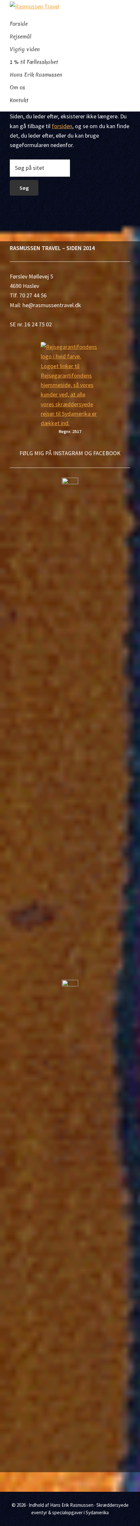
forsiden (62, 126)
